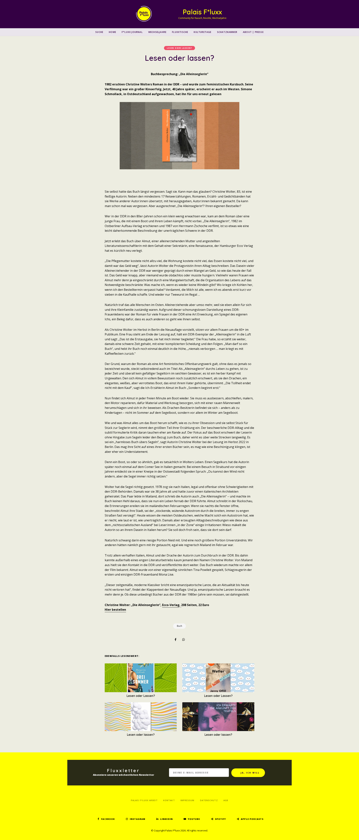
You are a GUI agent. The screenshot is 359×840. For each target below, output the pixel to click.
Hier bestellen (115, 610)
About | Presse (253, 32)
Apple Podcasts (252, 819)
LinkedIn (166, 819)
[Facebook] (175, 639)
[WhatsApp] (183, 639)
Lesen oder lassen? (179, 48)
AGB (225, 800)
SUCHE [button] (99, 32)
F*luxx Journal (132, 32)
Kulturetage (202, 32)
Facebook (108, 819)
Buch (179, 626)
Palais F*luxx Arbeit (144, 800)
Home (112, 32)
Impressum (187, 800)
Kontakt (169, 800)
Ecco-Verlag (171, 605)
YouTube (194, 819)
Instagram (137, 819)
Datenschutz (209, 800)
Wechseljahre (157, 32)
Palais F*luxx (202, 12)
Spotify (220, 819)
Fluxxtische (180, 32)
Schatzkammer (227, 32)
